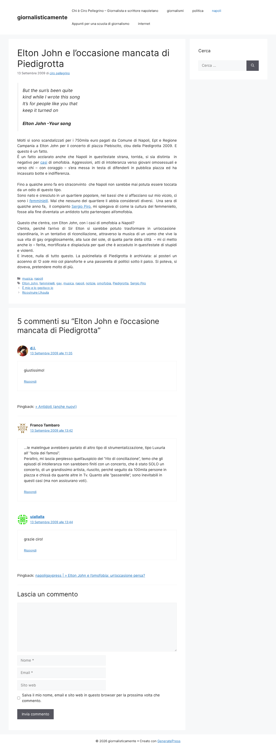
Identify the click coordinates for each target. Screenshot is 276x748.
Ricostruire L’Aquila (35, 292)
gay (59, 283)
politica (197, 11)
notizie (90, 283)
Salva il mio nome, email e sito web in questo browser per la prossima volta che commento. (91, 698)
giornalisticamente (42, 17)
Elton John (30, 283)
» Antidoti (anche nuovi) (56, 406)
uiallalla (37, 517)
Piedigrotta (121, 283)
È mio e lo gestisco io (37, 288)
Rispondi (30, 381)
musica (27, 278)
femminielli (47, 283)
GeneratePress (168, 741)
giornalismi (175, 11)
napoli (216, 11)
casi (43, 162)
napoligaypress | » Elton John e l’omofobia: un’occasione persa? (90, 575)
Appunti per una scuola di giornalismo (100, 24)
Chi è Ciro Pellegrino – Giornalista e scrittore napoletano (115, 11)
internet (144, 24)
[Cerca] (252, 65)
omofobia (104, 283)
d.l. (33, 348)
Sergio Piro (81, 206)
